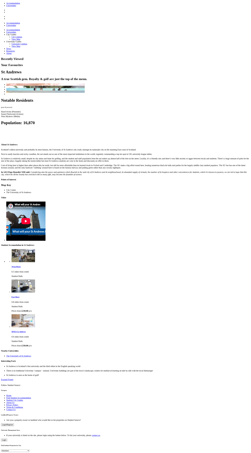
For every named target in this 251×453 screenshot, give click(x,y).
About (9, 53)
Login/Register (7, 425)
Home (8, 395)
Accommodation (13, 3)
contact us (96, 435)
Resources (10, 51)
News (8, 49)
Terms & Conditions (14, 407)
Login (4, 440)
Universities (11, 5)
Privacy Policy (12, 405)
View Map (16, 39)
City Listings (17, 37)
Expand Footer (7, 379)
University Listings (19, 44)
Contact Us (11, 409)
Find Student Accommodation (18, 398)
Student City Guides (14, 400)
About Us (10, 402)
